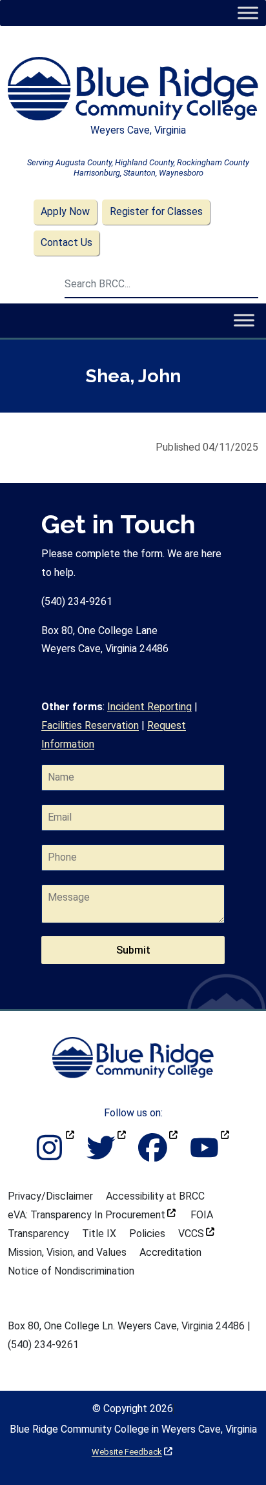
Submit (133, 950)
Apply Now (65, 211)
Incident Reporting (149, 707)
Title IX (99, 1233)
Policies (147, 1233)
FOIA (201, 1215)
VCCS (196, 1233)
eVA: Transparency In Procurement (92, 1215)
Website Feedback (132, 1452)
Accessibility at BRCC (155, 1196)
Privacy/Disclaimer (50, 1196)
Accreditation (170, 1252)
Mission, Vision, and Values (67, 1252)
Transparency (38, 1233)
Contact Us (66, 242)
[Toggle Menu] (247, 12)
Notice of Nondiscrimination (71, 1271)
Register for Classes (156, 211)
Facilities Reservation (90, 725)
